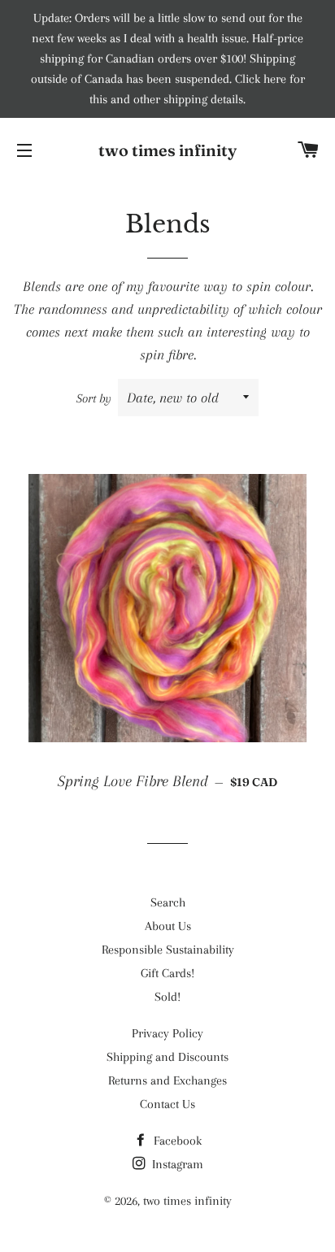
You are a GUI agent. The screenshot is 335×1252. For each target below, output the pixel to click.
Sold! (167, 996)
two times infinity (167, 150)
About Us (168, 926)
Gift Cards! (167, 973)
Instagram (176, 1164)
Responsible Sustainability (168, 949)
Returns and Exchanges (167, 1080)
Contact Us (167, 1104)
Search (167, 902)
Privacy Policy (167, 1033)
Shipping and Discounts (167, 1057)
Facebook (176, 1140)
